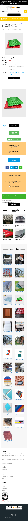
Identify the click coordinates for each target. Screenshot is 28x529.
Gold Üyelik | (24, 1)
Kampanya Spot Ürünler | (17, 1)
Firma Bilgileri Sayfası (14, 78)
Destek (17, 3)
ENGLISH (2, 2)
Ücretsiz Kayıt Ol (14, 14)
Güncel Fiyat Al (14, 125)
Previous (4, 41)
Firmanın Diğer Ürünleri (14, 159)
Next (23, 41)
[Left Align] (25, 11)
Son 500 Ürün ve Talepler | (7, 1)
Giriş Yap (13, 3)
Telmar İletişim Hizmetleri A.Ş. (14, 519)
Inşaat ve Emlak (6, 18)
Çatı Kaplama (15, 18)
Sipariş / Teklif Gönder (14, 133)
